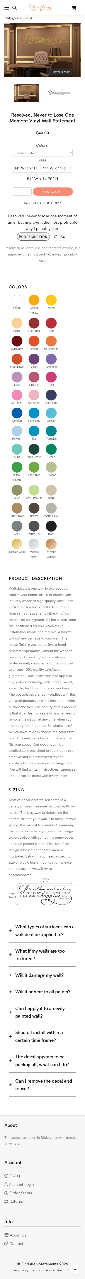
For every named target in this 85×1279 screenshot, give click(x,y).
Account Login (21, 1184)
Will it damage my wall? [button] (39, 974)
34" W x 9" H (25, 168)
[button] (10, 7)
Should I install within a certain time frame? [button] (39, 1036)
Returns (16, 1201)
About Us (18, 1235)
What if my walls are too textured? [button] (40, 954)
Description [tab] (35, 236)
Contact (16, 1243)
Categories (12, 17)
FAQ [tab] (62, 236)
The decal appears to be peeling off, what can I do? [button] (42, 1060)
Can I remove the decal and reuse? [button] (43, 1084)
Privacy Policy (19, 1270)
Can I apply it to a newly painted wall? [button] (40, 1012)
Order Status (20, 1192)
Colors (42, 145)
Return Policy (66, 1270)
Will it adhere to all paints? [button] (42, 991)
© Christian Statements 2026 (42, 1263)
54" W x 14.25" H (42, 178)
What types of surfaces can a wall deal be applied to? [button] (45, 930)
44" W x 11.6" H (56, 168)
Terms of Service (42, 1270)
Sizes (41, 160)
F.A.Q (14, 1175)
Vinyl (28, 17)
